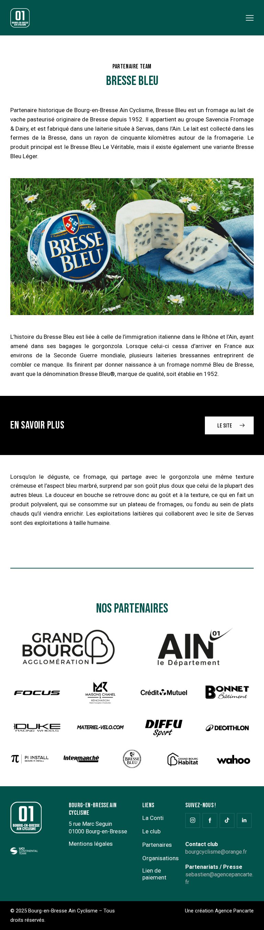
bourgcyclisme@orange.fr (216, 851)
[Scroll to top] (251, 917)
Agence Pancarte (234, 911)
